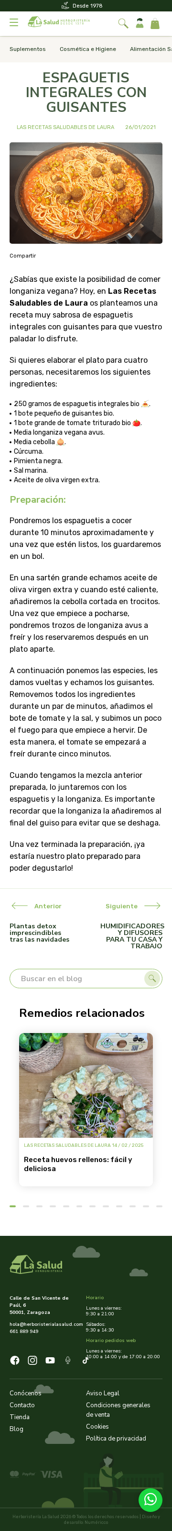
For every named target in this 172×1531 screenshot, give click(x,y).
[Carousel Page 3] (39, 1206)
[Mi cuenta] (140, 23)
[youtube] (50, 1361)
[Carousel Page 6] (79, 1206)
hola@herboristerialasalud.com (44, 1324)
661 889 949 (24, 1331)
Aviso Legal (102, 1393)
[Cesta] (155, 23)
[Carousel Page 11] (146, 1206)
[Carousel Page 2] (26, 1206)
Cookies (97, 1426)
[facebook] (15, 1361)
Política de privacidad (116, 1438)
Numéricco (96, 1522)
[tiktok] (85, 1361)
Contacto (22, 1405)
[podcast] (68, 1361)
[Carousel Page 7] (92, 1206)
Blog (16, 1429)
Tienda (20, 1417)
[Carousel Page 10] (132, 1206)
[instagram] (32, 1361)
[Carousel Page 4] (53, 1206)
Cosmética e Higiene (88, 49)
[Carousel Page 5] (66, 1206)
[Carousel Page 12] (159, 1206)
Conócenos (26, 1393)
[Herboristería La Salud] (59, 23)
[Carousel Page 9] (119, 1206)
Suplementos (28, 49)
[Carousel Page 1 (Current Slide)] (13, 1206)
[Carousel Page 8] (106, 1206)
